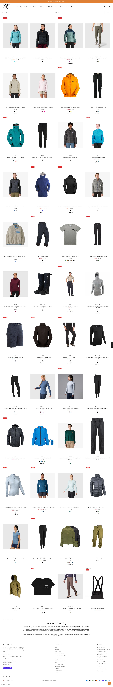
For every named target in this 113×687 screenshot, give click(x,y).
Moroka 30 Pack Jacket (15, 608)
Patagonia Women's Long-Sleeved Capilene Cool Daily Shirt (43, 507)
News (72, 6)
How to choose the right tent (102, 669)
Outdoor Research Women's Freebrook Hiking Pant (70, 608)
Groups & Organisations (59, 664)
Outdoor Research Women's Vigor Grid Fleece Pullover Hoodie (15, 307)
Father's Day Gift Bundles (56, 1)
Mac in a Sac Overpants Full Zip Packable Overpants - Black (97, 458)
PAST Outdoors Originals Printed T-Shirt (70, 256)
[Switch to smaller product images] (4, 12)
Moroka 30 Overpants (97, 558)
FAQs (56, 647)
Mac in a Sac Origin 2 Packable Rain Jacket (43, 458)
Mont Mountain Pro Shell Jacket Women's (15, 157)
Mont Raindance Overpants (42, 256)
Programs (62, 6)
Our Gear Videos (100, 659)
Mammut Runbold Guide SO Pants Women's (98, 256)
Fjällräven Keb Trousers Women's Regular (97, 107)
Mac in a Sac (42, 456)
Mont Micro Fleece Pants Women (70, 357)
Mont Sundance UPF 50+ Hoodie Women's (70, 408)
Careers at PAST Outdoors (59, 653)
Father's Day (19, 6)
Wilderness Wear (97, 304)
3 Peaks (15, 456)
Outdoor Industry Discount (60, 666)
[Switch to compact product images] (6, 12)
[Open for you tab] (109, 683)
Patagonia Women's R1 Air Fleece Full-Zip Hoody (15, 206)
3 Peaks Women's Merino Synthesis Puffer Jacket (15, 458)
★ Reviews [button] (112, 345)
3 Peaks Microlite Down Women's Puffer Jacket (97, 507)
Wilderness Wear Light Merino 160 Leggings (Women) (98, 408)
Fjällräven (42, 56)
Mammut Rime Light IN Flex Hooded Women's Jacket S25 (70, 206)
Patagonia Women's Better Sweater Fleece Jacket (98, 206)
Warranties (57, 657)
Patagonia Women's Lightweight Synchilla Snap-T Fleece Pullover (15, 257)
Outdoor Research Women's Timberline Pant (98, 58)
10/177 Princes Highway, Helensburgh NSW (14, 656)
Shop (7, 619)
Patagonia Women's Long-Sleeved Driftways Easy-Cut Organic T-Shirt (70, 458)
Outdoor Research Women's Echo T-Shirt (15, 558)
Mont (70, 105)
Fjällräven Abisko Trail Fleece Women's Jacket (42, 58)
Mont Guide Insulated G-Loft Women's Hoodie (70, 107)
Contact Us (57, 649)
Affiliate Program (58, 651)
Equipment (35, 6)
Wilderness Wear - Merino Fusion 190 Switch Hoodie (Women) (97, 307)
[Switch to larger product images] (2, 12)
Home (4, 619)
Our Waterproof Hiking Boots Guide (103, 649)
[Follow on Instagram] (6, 676)
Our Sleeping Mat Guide (101, 651)
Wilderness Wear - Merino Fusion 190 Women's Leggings (15, 408)
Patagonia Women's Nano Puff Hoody (70, 157)
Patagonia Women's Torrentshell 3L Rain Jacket (15, 107)
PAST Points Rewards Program (60, 655)
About (68, 6)
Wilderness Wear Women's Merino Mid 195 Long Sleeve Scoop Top (97, 358)
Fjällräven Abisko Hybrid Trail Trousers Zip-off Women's (42, 157)
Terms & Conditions (58, 670)
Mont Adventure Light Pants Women (70, 306)
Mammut (70, 205)
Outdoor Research (15, 56)
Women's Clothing (12, 619)
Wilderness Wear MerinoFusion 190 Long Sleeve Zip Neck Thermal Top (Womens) (15, 508)
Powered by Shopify (53, 680)
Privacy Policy (57, 672)
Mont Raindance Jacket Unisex (42, 206)
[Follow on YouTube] (9, 676)
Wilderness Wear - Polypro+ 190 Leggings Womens (42, 558)
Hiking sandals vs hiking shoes (102, 670)
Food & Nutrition (49, 6)
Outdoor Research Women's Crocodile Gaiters (42, 306)
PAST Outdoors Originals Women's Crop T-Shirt (42, 608)
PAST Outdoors (70, 254)
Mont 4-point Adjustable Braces (97, 608)
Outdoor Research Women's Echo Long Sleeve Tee (70, 507)
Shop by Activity (27, 6)
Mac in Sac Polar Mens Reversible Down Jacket (70, 558)
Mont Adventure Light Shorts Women (15, 357)
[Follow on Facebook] (3, 676)
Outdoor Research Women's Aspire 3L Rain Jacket (43, 107)
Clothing (41, 6)
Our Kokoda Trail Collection (102, 661)
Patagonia (15, 105)
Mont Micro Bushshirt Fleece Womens (43, 357)
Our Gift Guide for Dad (101, 667)
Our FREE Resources (101, 647)
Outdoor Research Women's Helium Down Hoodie (70, 58)
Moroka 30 (15, 606)
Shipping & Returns (58, 659)
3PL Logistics (57, 668)
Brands (56, 6)
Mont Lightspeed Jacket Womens (98, 157)
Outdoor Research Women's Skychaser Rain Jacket (15, 58)
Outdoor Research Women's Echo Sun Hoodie (42, 408)
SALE (13, 6)
